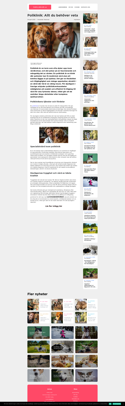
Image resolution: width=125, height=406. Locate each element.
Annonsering (63, 7)
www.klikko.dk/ (51, 401)
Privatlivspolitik (116, 403)
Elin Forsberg (87, 26)
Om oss (71, 7)
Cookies (77, 7)
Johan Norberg (88, 120)
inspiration (77, 19)
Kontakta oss (85, 7)
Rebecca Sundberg (89, 96)
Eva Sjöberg (87, 49)
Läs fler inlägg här (53, 206)
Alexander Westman (43, 19)
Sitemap (75, 401)
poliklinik (35, 106)
